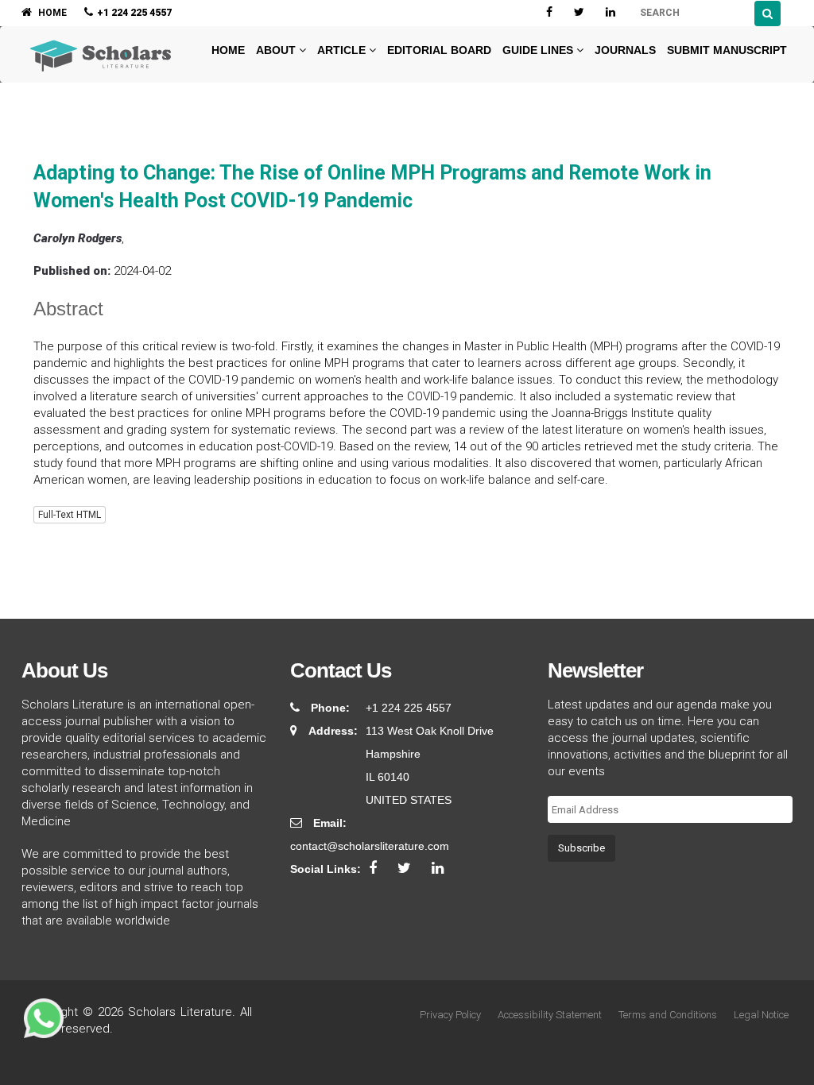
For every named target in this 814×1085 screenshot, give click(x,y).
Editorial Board (439, 50)
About (277, 50)
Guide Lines (539, 50)
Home (226, 50)
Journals (625, 50)
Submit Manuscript (727, 50)
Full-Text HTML (69, 514)
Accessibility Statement (550, 1015)
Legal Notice (761, 1015)
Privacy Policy (450, 1015)
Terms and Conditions (667, 1015)
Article (343, 50)
